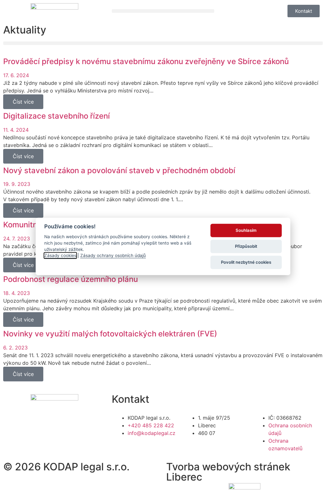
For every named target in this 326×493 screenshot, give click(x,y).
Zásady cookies (60, 255)
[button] (163, 11)
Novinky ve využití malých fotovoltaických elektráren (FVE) (110, 333)
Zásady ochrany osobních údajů (113, 255)
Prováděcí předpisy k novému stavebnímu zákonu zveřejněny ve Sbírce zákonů (146, 61)
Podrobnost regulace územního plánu (70, 279)
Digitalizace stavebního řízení (56, 116)
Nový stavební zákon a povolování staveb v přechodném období (119, 170)
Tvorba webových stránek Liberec (228, 471)
